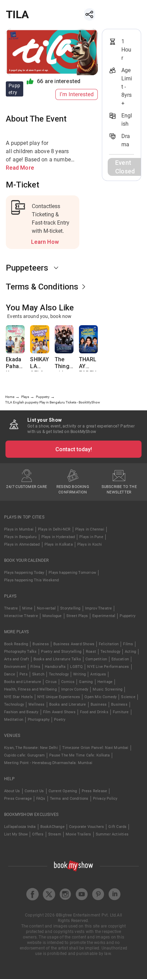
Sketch (38, 674)
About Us (12, 791)
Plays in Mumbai (19, 529)
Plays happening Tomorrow (72, 572)
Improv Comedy (75, 689)
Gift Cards (117, 826)
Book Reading (16, 644)
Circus (51, 682)
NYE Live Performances (108, 666)
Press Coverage (18, 798)
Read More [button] (20, 167)
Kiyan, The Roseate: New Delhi (31, 747)
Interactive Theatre (21, 616)
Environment (15, 666)
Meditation (13, 719)
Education (120, 659)
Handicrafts (55, 666)
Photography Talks (20, 651)
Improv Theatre (98, 608)
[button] (52, 268)
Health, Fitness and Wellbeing (30, 689)
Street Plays (77, 616)
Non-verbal (46, 608)
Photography (39, 719)
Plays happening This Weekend (31, 580)
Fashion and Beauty (21, 712)
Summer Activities (112, 834)
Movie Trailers (78, 834)
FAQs (40, 798)
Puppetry (127, 616)
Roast (91, 651)
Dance (9, 674)
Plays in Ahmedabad (22, 544)
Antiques (98, 674)
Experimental (103, 616)
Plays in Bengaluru (20, 537)
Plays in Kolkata (58, 544)
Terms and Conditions (69, 798)
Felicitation (109, 644)
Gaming (86, 682)
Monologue (52, 616)
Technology (110, 651)
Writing (79, 674)
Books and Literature (22, 682)
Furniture (121, 712)
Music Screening (107, 689)
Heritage (105, 682)
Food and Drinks (94, 712)
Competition (96, 659)
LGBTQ (76, 666)
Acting (130, 651)
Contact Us (34, 791)
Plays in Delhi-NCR (54, 529)
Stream (54, 834)
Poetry (59, 719)
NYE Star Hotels (18, 697)
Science (128, 697)
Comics (68, 682)
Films (128, 644)
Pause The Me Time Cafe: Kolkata (79, 755)
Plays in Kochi (89, 544)
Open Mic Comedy (100, 697)
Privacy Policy (105, 798)
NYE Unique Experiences (58, 697)
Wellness (36, 704)
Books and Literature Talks (57, 659)
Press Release (94, 791)
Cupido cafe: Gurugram (24, 755)
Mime (27, 608)
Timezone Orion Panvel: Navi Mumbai (95, 747)
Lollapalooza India (20, 826)
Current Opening (63, 791)
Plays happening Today (24, 572)
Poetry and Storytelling (61, 651)
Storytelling (70, 608)
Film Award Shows (59, 712)
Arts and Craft (16, 659)
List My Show (16, 834)
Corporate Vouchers (86, 826)
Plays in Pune (91, 537)
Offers (37, 834)
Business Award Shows (73, 644)
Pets (23, 674)
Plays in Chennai (89, 529)
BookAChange (52, 826)
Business (40, 644)
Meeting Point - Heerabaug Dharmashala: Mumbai (48, 763)
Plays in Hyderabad (58, 537)
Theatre (11, 608)
